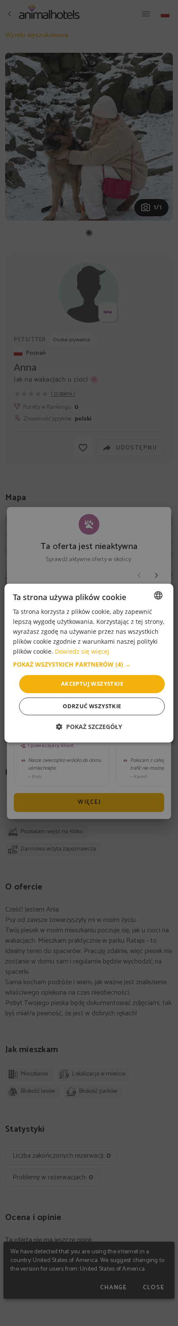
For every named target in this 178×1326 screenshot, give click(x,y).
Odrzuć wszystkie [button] (92, 706)
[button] (89, 665)
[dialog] (88, 663)
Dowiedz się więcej (82, 652)
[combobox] (158, 595)
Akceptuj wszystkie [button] (92, 684)
